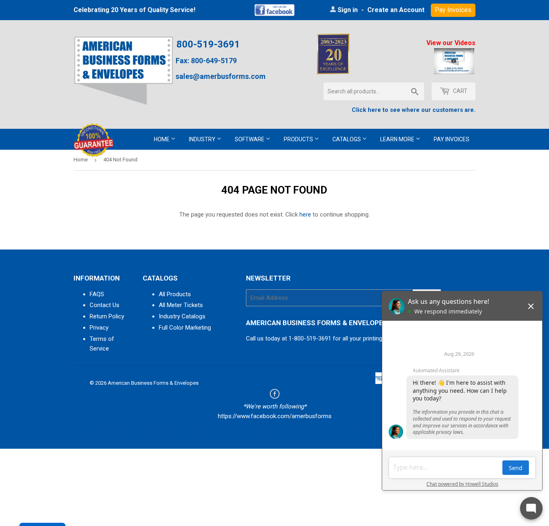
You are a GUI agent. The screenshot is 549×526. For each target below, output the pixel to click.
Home (162, 139)
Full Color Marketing (185, 327)
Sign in (348, 10)
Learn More (398, 139)
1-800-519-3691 (310, 338)
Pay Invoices (451, 139)
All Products (175, 294)
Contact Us (104, 305)
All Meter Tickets (181, 305)
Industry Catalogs (182, 316)
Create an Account (395, 10)
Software (250, 139)
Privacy (99, 327)
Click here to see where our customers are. (413, 109)
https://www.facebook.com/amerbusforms (275, 416)
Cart (459, 91)
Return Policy (107, 316)
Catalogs (347, 139)
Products (299, 139)
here (305, 214)
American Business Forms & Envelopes (153, 383)
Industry (203, 139)
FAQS (97, 294)
